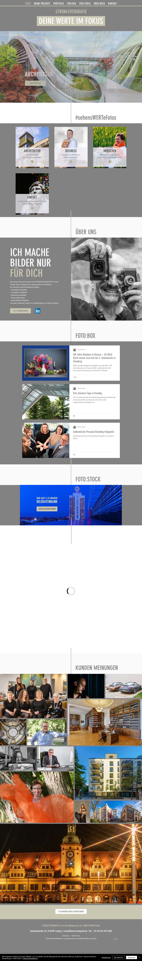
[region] (71, 505)
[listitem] (32, 147)
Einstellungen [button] (106, 957)
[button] (58, 3)
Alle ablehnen (118, 957)
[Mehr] (32, 162)
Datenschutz (76, 936)
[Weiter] (131, 67)
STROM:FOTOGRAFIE (71, 12)
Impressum (67, 936)
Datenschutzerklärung (30, 958)
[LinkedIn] (37, 310)
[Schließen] (139, 957)
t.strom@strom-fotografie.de (75, 931)
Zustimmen (131, 957)
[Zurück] (11, 67)
